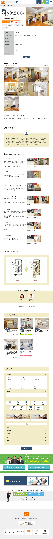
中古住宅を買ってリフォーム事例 (33, 424)
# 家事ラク (10, 25)
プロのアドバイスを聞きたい (40, 467)
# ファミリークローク (19, 25)
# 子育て (4, 25)
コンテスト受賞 (10, 424)
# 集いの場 (5, 27)
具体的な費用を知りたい (15, 467)
